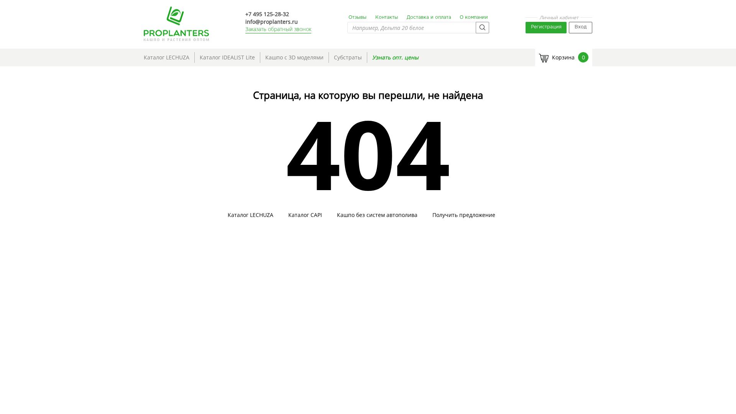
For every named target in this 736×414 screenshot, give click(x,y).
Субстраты (348, 57)
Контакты (386, 17)
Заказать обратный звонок (278, 29)
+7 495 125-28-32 (267, 14)
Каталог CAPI (305, 215)
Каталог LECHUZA (166, 57)
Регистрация (546, 27)
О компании (474, 17)
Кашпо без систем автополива (377, 215)
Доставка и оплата (429, 17)
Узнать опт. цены (395, 57)
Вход (580, 27)
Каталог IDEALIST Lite (227, 57)
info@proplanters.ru (271, 21)
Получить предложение (463, 215)
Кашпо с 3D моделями (294, 57)
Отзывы (357, 17)
